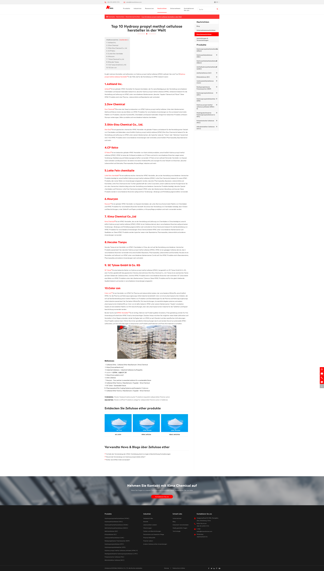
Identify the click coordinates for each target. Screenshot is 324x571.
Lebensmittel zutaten (150, 525)
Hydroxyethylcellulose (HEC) (204, 56)
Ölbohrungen (147, 528)
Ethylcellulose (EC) (203, 77)
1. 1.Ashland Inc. (111, 42)
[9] (111, 269)
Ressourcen (149, 8)
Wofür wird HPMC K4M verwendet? (118, 460)
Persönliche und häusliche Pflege (153, 534)
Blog (198, 26)
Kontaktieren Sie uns (189, 9)
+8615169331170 (202, 537)
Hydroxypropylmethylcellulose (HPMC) (207, 50)
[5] (111, 152)
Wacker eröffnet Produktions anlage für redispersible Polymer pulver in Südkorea (141, 400)
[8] (115, 221)
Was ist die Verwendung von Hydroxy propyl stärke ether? (125, 457)
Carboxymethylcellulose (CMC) (205, 82)
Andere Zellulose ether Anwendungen (155, 544)
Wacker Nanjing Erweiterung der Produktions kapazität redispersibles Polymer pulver (142, 397)
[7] (111, 203)
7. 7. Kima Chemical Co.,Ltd (115, 59)
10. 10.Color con (111, 67)
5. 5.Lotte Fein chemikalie (114, 53)
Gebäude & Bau (148, 518)
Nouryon (107, 204)
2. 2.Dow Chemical (112, 45)
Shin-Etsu (108, 129)
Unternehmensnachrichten (206, 30)
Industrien (137, 8)
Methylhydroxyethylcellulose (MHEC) (207, 68)
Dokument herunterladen (181, 525)
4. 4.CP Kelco (110, 51)
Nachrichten (162, 8)
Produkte (126, 8)
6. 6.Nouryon (110, 56)
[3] (114, 109)
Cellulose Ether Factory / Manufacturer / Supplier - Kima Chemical (128, 383)
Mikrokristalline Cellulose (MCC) (206, 127)
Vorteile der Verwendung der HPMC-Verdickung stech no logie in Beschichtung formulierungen (138, 454)
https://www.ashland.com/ (115, 367)
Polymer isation (148, 541)
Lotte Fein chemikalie (112, 175)
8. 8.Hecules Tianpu (112, 62)
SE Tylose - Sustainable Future (116, 385)
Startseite (111, 17)
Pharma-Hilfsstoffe (149, 537)
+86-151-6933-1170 (113, 2)
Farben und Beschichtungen (152, 531)
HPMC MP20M (146, 434)
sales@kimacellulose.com (134, 2)
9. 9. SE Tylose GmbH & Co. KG (116, 65)
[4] (111, 129)
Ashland (107, 89)
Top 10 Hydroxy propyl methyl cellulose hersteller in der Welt (161, 17)
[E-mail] (322, 373)
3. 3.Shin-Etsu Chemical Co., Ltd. (116, 48)
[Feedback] (322, 382)
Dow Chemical (109, 109)
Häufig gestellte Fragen (180, 528)
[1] (127, 76)
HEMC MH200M (174, 434)
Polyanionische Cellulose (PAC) (205, 121)
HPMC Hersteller (122, 313)
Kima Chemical (109, 221)
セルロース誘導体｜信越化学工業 (116, 372)
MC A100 (118, 434)
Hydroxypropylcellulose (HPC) (205, 94)
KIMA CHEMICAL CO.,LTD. (121, 568)
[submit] (217, 9)
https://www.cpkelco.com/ (115, 375)
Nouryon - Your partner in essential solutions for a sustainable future (128, 380)
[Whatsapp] (322, 369)
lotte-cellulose (111, 378)
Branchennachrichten (133, 17)
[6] (119, 175)
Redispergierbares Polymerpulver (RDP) (204, 88)
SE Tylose (108, 270)
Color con (108, 293)
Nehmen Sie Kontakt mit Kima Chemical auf (162, 485)
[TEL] (322, 378)
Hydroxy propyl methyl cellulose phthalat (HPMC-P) (206, 107)
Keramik (145, 521)
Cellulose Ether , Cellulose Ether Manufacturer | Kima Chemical (127, 365)
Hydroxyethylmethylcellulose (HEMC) (207, 62)
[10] (112, 292)
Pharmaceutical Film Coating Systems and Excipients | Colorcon (127, 388)
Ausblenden (123, 40)
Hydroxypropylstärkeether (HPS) (206, 100)
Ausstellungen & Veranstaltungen (202, 39)
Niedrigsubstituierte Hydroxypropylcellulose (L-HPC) (206, 114)
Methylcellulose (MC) (204, 73)
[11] (129, 312)
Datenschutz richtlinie (179, 568)
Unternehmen (175, 8)
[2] (110, 88)
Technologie (176, 531)
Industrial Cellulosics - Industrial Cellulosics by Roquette (124, 370)
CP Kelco (108, 152)
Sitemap (166, 568)
